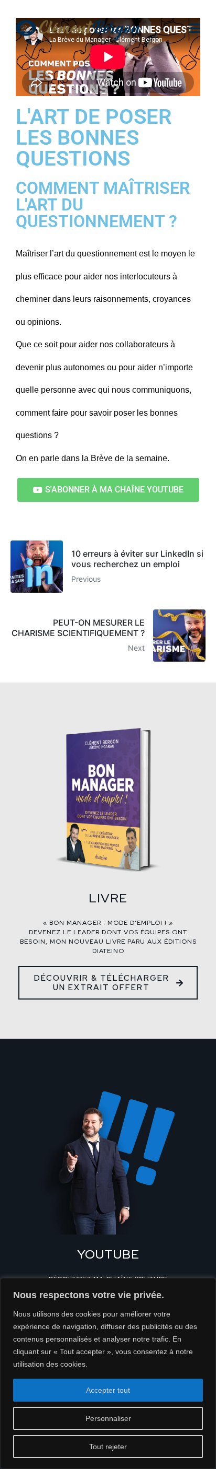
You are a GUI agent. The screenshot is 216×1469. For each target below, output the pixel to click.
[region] (108, 1373)
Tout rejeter (108, 1446)
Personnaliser (108, 1418)
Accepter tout (108, 1390)
